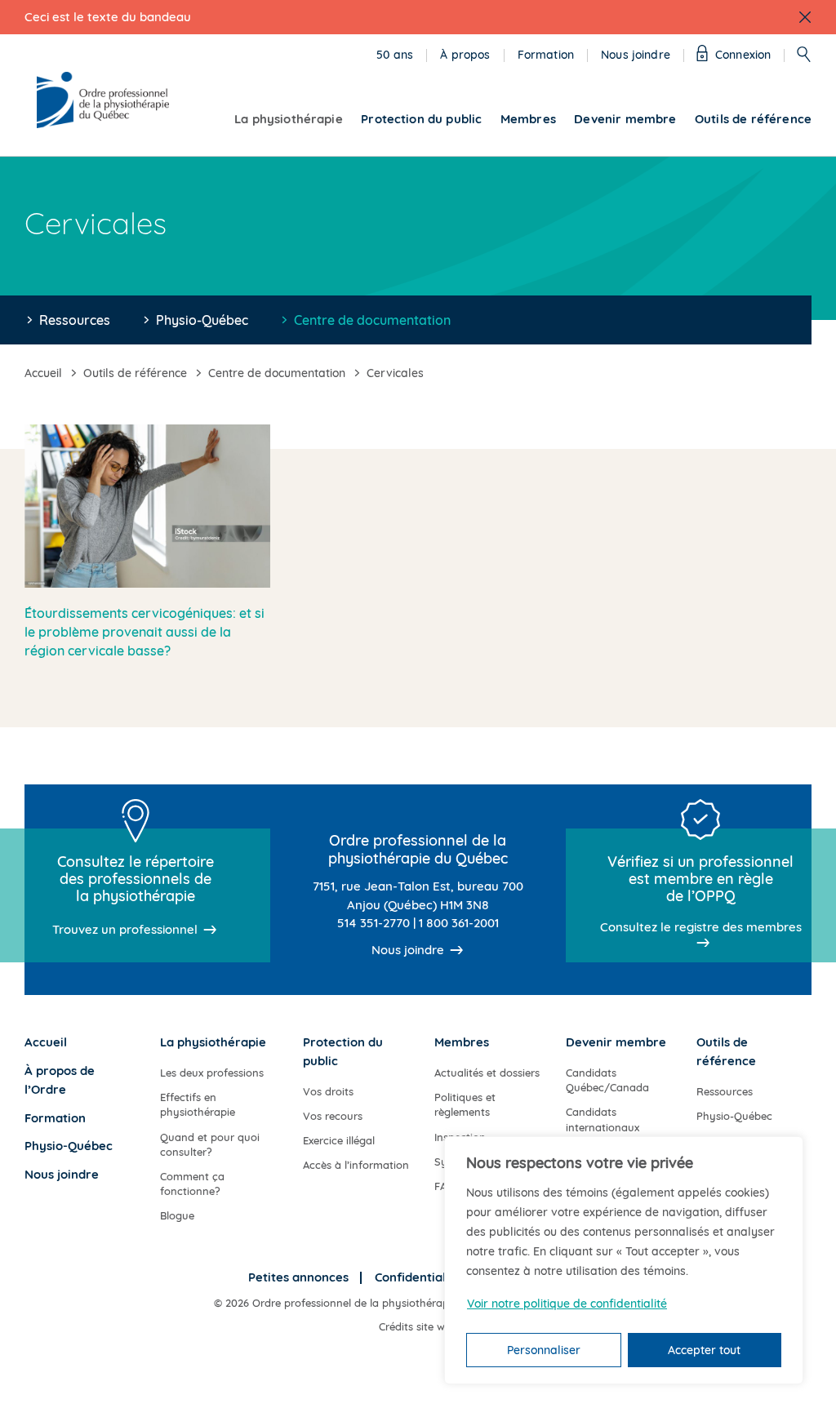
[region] (623, 1260)
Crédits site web (418, 1326)
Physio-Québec (202, 320)
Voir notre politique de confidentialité (567, 1303)
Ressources (74, 320)
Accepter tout (704, 1350)
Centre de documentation (372, 320)
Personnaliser (543, 1350)
